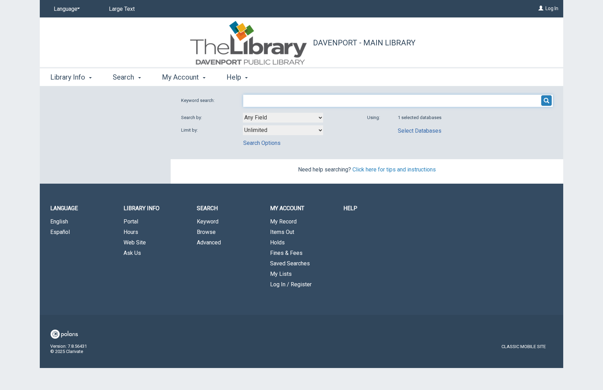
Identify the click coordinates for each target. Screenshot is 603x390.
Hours (131, 232)
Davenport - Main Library (364, 42)
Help (350, 208)
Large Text (122, 9)
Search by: (192, 117)
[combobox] (283, 118)
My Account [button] (181, 77)
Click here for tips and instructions (394, 169)
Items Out (282, 232)
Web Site (135, 242)
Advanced (209, 242)
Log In (551, 8)
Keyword (207, 221)
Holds (277, 242)
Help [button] (234, 77)
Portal (131, 221)
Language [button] (64, 208)
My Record (283, 221)
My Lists (281, 274)
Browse (206, 232)
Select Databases (419, 130)
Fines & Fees (286, 253)
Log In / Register (291, 284)
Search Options (262, 143)
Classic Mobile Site (523, 346)
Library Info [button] (68, 77)
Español (60, 232)
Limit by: (190, 130)
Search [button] (124, 77)
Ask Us (132, 253)
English (59, 221)
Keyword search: (198, 100)
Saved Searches (290, 263)
